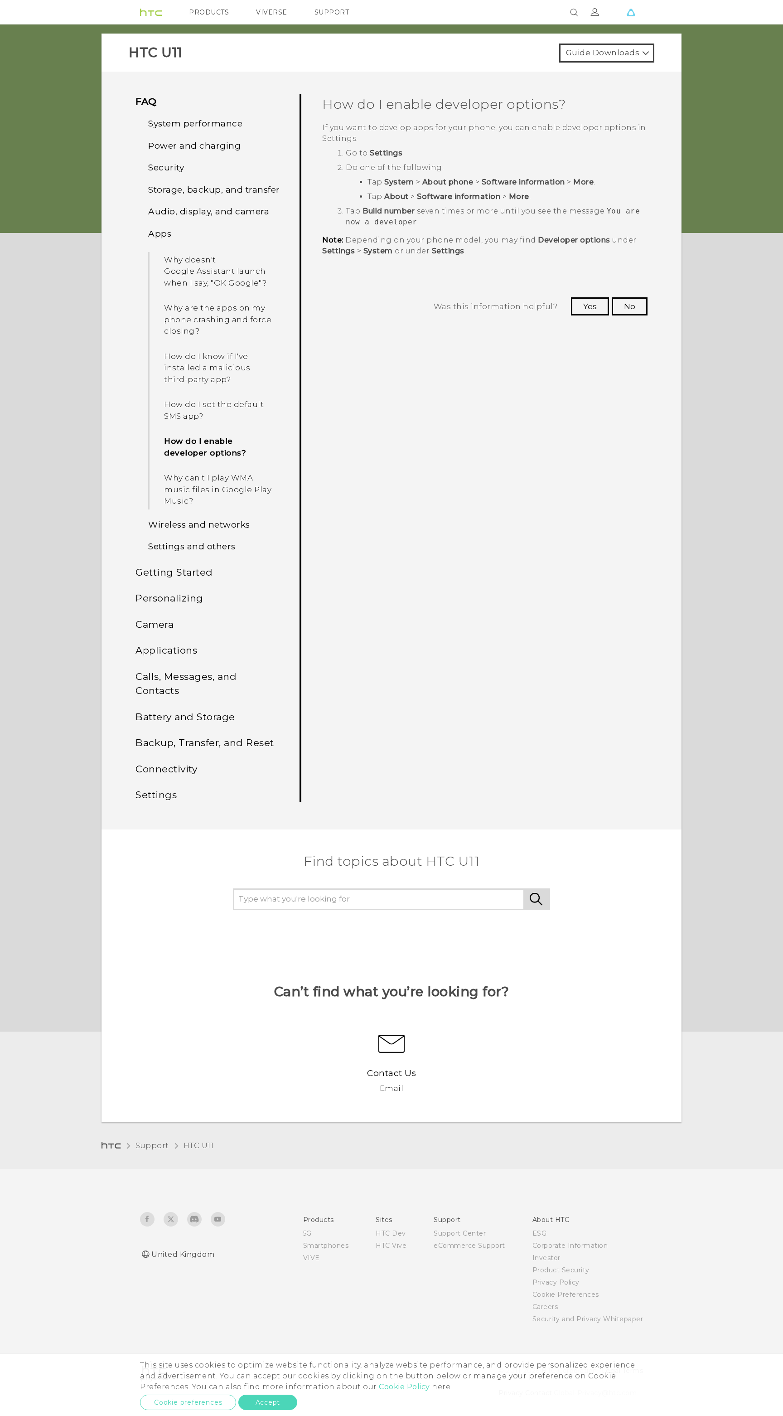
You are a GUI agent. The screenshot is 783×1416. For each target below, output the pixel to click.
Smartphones (326, 1245)
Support (152, 1145)
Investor (546, 1258)
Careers (545, 1307)
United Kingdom (182, 1254)
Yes (590, 306)
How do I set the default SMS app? (214, 410)
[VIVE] (630, 12)
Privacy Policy (556, 1282)
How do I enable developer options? (205, 446)
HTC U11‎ (199, 1145)
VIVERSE (271, 12)
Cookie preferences (188, 1402)
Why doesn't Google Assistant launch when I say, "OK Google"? (215, 271)
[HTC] (151, 12)
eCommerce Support (469, 1245)
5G (307, 1233)
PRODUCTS (209, 12)
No (629, 306)
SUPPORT (331, 12)
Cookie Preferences (565, 1294)
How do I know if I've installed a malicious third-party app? (207, 368)
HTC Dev (391, 1233)
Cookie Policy (404, 1386)
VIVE (311, 1258)
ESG (539, 1233)
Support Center (460, 1233)
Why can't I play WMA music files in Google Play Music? (217, 489)
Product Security (561, 1270)
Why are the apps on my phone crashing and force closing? (217, 319)
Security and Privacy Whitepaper (587, 1319)
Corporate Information (570, 1245)
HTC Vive (391, 1245)
